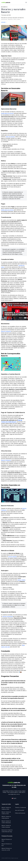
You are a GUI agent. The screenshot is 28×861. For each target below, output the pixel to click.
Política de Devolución (20, 813)
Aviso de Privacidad (19, 810)
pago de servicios (10, 136)
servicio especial (12, 556)
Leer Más (3, 22)
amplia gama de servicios (7, 113)
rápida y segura (21, 580)
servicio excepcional (8, 616)
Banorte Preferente (6, 331)
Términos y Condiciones (20, 807)
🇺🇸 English (14, 798)
